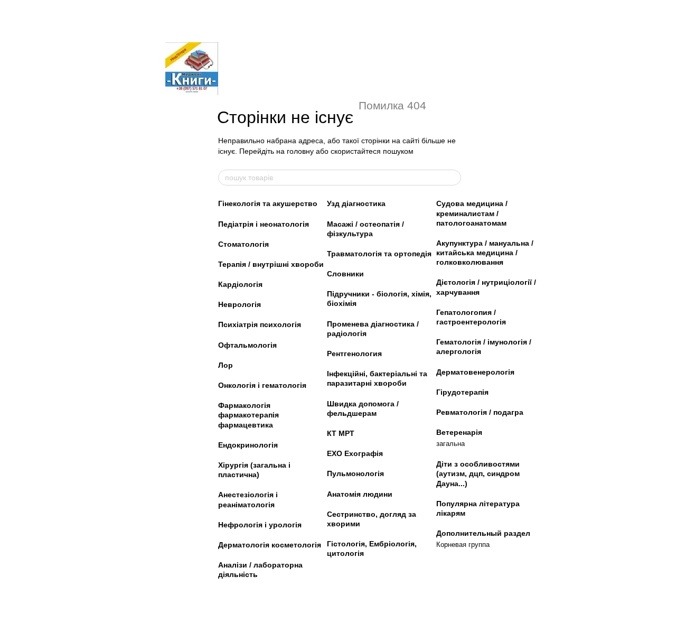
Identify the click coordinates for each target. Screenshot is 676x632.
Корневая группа (463, 545)
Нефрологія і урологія (260, 525)
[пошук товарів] (452, 177)
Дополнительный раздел (483, 533)
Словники (345, 273)
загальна (450, 444)
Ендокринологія (248, 445)
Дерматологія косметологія (269, 545)
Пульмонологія (355, 473)
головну (300, 151)
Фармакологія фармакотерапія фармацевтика (248, 415)
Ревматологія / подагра (479, 412)
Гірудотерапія (462, 392)
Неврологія (239, 304)
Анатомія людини (359, 494)
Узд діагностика (356, 203)
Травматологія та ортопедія (379, 253)
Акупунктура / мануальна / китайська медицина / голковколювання (484, 252)
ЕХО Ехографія (355, 453)
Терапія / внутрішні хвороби (271, 264)
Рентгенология (354, 353)
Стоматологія (243, 244)
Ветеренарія (459, 432)
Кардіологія (240, 284)
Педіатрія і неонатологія (263, 224)
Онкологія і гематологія (262, 385)
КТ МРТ (340, 433)
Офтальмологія (247, 345)
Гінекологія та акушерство (267, 203)
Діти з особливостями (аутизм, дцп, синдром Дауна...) (478, 473)
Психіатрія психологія (259, 324)
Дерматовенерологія (475, 372)
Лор (225, 365)
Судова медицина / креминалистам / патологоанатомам (472, 213)
